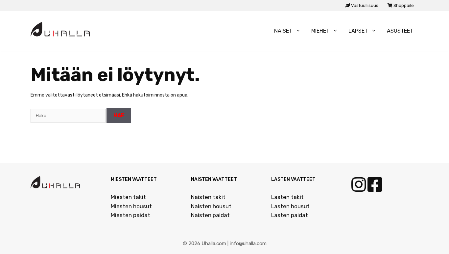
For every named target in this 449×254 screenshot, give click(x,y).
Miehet (320, 31)
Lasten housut (290, 206)
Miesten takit (128, 197)
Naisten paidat (210, 215)
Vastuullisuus (364, 5)
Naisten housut (211, 206)
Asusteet (400, 31)
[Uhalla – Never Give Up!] (62, 30)
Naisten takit (208, 197)
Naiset (283, 31)
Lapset (358, 31)
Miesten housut (131, 206)
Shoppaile (403, 5)
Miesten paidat (130, 215)
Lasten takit (287, 197)
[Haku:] (68, 116)
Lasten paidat (289, 215)
